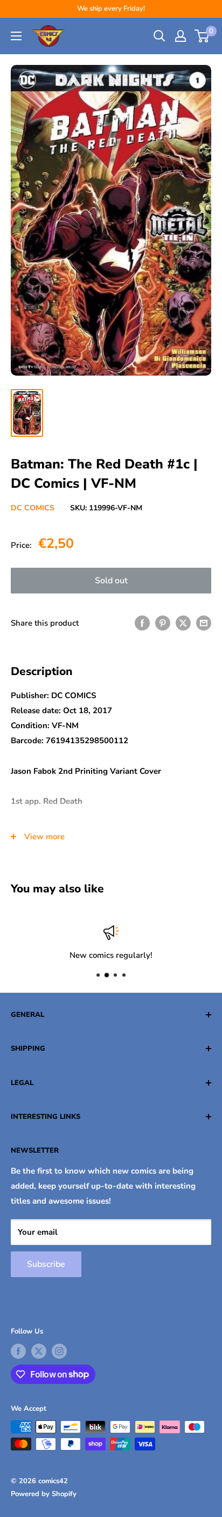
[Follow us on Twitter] (38, 1351)
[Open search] (159, 36)
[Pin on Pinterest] (162, 623)
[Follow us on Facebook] (18, 1351)
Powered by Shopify (44, 1494)
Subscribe (46, 1264)
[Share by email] (203, 623)
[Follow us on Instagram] (59, 1351)
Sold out (111, 581)
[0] (202, 36)
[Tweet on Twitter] (183, 623)
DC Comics (32, 508)
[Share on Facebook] (142, 623)
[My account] (180, 36)
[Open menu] (16, 36)
